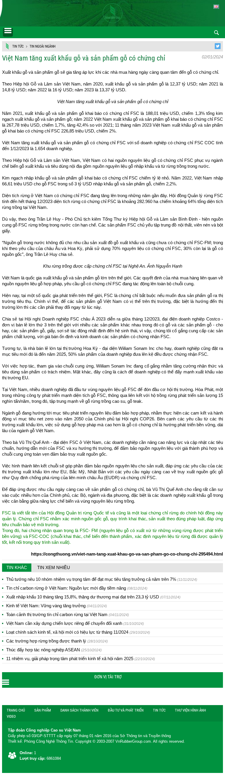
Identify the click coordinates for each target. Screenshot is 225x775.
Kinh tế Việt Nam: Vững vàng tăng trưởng (56, 605)
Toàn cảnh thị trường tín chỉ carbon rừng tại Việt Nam (67, 614)
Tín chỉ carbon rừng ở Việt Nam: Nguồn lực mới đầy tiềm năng (76, 588)
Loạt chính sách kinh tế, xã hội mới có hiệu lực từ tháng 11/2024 (78, 632)
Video (11, 716)
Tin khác (16, 567)
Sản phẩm (42, 710)
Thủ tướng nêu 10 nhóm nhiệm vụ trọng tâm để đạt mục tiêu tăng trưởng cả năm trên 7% (101, 579)
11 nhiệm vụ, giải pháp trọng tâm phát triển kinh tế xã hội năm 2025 (80, 658)
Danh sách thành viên (79, 710)
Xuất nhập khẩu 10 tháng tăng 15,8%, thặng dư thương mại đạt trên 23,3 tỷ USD (93, 596)
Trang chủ (16, 710)
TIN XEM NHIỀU (53, 567)
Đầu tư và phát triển (126, 710)
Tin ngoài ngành (42, 46)
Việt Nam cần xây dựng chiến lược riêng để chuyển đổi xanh (75, 623)
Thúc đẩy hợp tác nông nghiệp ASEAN (54, 649)
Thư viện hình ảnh (190, 710)
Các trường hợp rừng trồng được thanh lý (57, 640)
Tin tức (18, 46)
